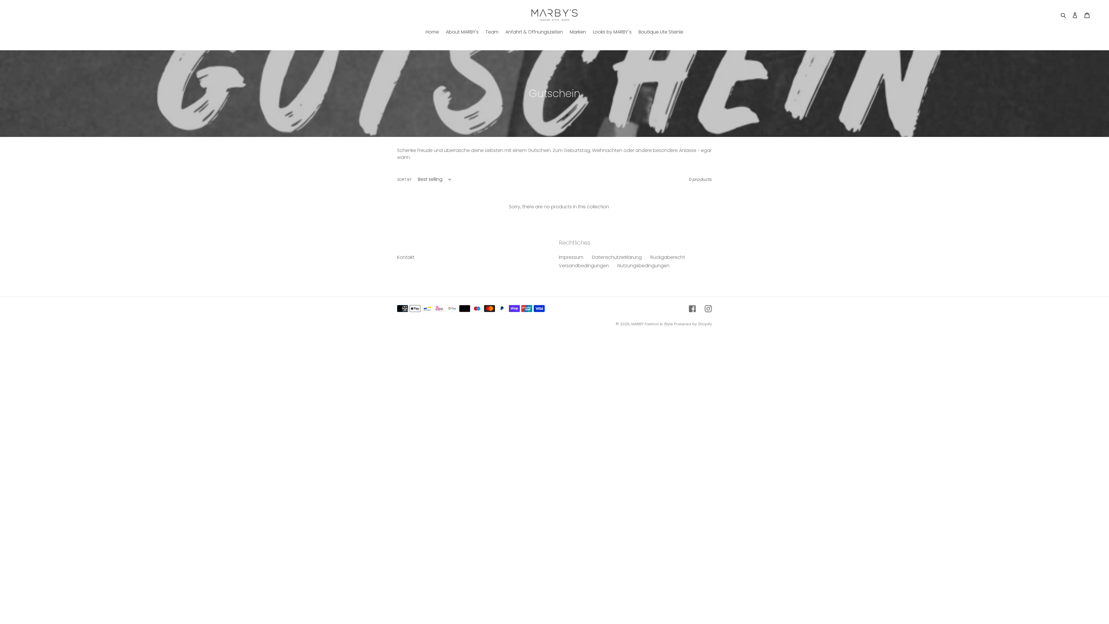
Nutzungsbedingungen (643, 265)
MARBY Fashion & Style (652, 324)
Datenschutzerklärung (617, 257)
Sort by (404, 179)
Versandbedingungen (584, 265)
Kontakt (405, 257)
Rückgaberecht (667, 257)
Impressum (571, 257)
